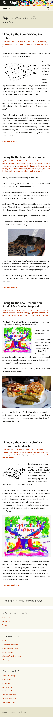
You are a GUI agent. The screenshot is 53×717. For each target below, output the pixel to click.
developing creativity (10, 44)
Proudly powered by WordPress (14, 712)
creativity (42, 42)
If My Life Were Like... (27, 42)
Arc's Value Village (9, 676)
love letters (6, 47)
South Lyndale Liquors (10, 691)
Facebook (6, 617)
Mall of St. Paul (7, 687)
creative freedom (9, 313)
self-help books (42, 315)
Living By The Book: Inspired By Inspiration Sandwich (22, 444)
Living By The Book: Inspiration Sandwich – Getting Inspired (22, 304)
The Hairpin (6, 660)
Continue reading (10, 141)
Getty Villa (6, 683)
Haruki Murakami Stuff (10, 648)
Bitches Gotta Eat (8, 641)
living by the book (24, 315)
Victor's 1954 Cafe (9, 698)
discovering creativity (42, 163)
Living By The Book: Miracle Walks (23, 157)
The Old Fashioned (9, 695)
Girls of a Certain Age (10, 645)
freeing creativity (25, 44)
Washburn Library (8, 702)
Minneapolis (23, 168)
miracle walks (33, 168)
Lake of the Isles (38, 166)
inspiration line (44, 313)
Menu (4, 8)
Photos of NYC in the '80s (11, 656)
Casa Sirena (6, 679)
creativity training (22, 313)
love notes (16, 47)
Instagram (6, 621)
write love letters (31, 47)
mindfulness (13, 168)
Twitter (5, 625)
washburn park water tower (32, 171)
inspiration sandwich (40, 44)
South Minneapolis (14, 171)
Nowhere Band (7, 652)
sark (22, 47)
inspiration (34, 313)
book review (43, 310)
